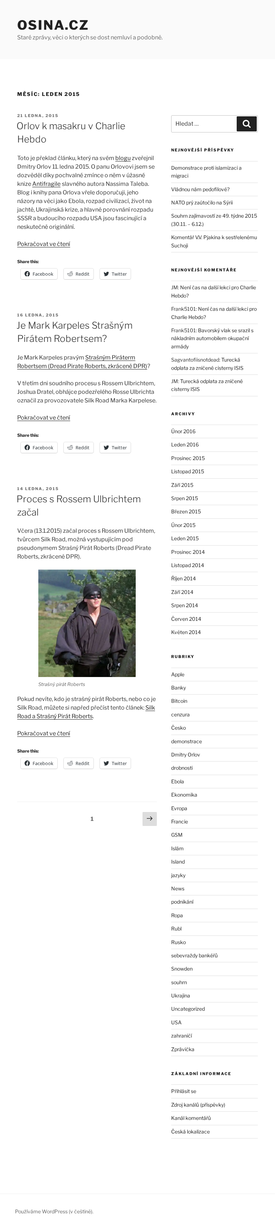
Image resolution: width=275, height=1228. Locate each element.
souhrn (179, 982)
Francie (179, 821)
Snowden (182, 969)
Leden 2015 (185, 538)
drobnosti (182, 768)
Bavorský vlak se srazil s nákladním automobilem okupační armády (212, 338)
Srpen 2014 (184, 605)
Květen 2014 (186, 632)
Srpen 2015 (184, 498)
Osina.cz (53, 25)
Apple (177, 674)
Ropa (177, 915)
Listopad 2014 (187, 565)
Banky (178, 688)
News (177, 888)
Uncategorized (188, 1009)
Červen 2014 (186, 619)
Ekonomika (184, 795)
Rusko (178, 942)
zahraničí (181, 1036)
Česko (178, 728)
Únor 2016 (183, 431)
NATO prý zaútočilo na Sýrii (202, 202)
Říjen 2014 (183, 578)
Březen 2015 (186, 511)
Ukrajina (180, 995)
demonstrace (186, 741)
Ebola (177, 781)
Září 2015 (182, 485)
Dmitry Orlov (185, 754)
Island (178, 862)
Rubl (176, 928)
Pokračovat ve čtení (43, 244)
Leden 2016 (185, 444)
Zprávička (182, 1049)
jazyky (178, 875)
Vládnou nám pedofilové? (200, 189)
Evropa (179, 808)
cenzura (180, 714)
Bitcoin (179, 701)
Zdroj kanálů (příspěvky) (198, 1105)
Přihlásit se (183, 1091)
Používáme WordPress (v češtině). (54, 1211)
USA (176, 1022)
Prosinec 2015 (188, 458)
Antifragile (46, 183)
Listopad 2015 (187, 471)
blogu (123, 158)
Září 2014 (182, 592)
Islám (177, 848)
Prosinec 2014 (188, 552)
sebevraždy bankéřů (194, 955)
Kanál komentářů (191, 1118)
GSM (177, 835)
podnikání (182, 902)
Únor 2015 (183, 525)
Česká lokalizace (190, 1131)
